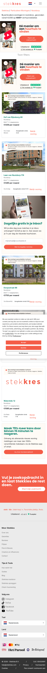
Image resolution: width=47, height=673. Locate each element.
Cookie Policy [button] (9, 333)
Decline (23, 348)
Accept (23, 342)
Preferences (23, 353)
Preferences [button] (17, 336)
